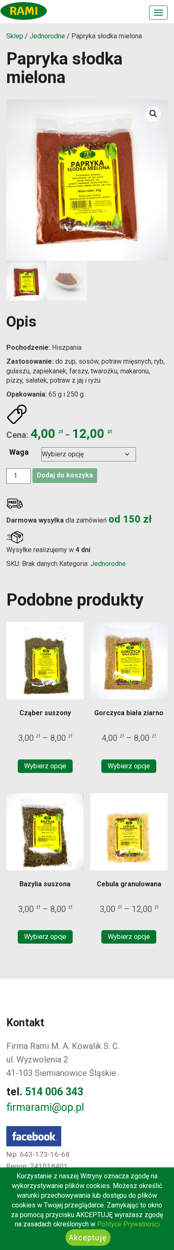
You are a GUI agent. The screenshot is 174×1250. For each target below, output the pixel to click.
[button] (153, 113)
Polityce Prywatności (128, 1224)
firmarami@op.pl (45, 1107)
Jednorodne (47, 36)
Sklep (14, 36)
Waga (19, 452)
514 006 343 (54, 1092)
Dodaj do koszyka (65, 475)
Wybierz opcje (45, 766)
